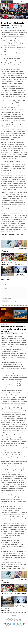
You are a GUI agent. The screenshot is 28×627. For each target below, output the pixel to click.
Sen (24, 568)
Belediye (9, 568)
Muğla (3, 237)
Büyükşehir (11, 234)
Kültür (17, 234)
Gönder (5, 301)
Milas (22, 234)
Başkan (3, 568)
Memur (19, 568)
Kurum (14, 568)
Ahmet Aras (4, 234)
